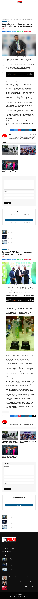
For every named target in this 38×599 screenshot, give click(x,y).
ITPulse (6, 28)
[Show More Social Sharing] (32, 31)
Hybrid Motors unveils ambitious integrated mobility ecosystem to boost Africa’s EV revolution (10, 156)
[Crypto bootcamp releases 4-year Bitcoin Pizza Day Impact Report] (28, 150)
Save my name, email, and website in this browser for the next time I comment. (17, 200)
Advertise (23, 596)
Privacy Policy (25, 222)
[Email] (3, 72)
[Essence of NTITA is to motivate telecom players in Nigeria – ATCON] (19, 273)
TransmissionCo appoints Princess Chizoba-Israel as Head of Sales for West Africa (21, 581)
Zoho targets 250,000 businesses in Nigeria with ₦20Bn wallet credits (18, 558)
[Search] (35, 1)
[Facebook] (3, 62)
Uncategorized (5, 21)
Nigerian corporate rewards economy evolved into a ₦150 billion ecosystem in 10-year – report (21, 587)
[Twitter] (3, 64)
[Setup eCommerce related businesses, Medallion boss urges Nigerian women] (19, 45)
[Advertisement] (19, 11)
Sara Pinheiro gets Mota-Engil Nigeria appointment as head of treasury (19, 576)
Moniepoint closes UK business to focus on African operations (17, 568)
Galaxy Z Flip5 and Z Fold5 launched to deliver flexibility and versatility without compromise (9, 171)
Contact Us (27, 596)
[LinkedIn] (3, 67)
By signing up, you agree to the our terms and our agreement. (19, 222)
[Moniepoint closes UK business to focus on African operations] (4, 242)
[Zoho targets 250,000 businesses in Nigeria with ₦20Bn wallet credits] (4, 232)
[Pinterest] (3, 69)
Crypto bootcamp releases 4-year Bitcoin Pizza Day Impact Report (28, 156)
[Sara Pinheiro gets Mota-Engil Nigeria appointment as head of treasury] (4, 578)
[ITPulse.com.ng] (19, 1)
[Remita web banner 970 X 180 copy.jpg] (20, 76)
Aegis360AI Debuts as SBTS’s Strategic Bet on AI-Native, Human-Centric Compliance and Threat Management (22, 236)
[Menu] (2, 1)
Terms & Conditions (13, 596)
